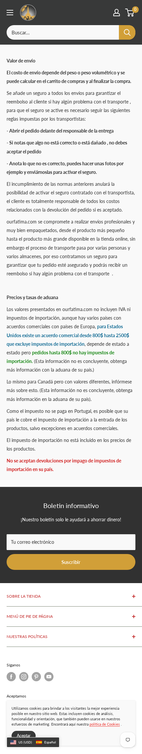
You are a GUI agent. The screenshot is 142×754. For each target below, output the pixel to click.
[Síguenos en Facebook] (11, 676)
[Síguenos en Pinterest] (36, 676)
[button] (33, 742)
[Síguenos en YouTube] (48, 676)
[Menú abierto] (10, 12)
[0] (130, 13)
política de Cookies (104, 724)
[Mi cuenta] (116, 12)
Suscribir (71, 562)
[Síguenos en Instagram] (23, 676)
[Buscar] (127, 32)
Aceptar (23, 735)
